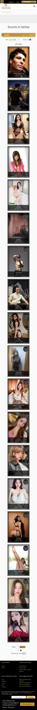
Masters (21, 671)
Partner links (5, 694)
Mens (3, 668)
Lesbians (4, 681)
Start (3, 12)
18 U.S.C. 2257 (23, 693)
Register (11, 2)
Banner (29, 693)
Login (17, 2)
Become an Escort (16, 691)
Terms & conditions (14, 693)
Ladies (3, 666)
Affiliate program (25, 691)
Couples (4, 687)
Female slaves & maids (25, 669)
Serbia (8, 12)
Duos (3, 685)
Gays (3, 679)
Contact (32, 691)
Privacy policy (5, 693)
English (32, 1)
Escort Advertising (6, 691)
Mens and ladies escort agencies (25, 680)
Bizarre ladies (22, 668)
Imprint (10, 694)
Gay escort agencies (24, 684)
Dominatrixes (22, 666)
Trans (3, 683)
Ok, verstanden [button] (27, 704)
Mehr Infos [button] (11, 707)
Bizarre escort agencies (25, 682)
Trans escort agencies (24, 686)
